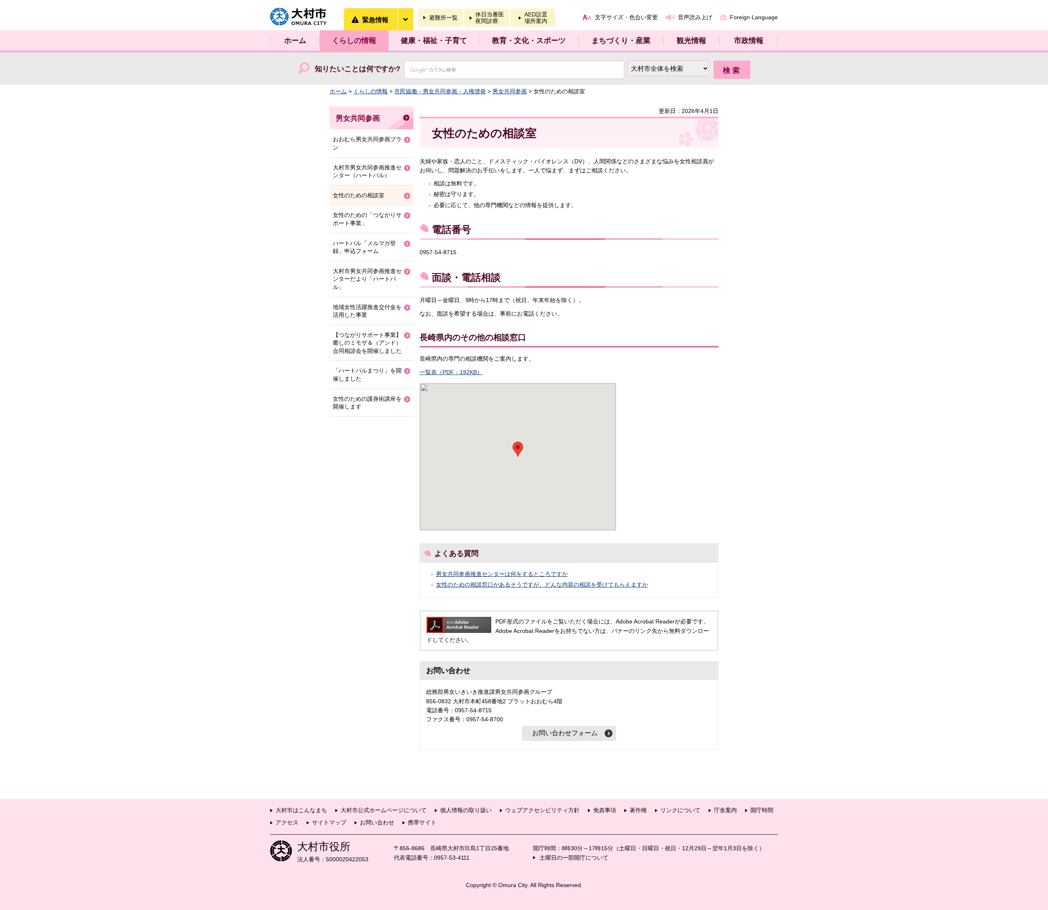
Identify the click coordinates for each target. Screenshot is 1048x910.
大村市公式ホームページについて (384, 810)
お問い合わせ (377, 822)
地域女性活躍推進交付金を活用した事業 (367, 311)
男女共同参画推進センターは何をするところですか (502, 574)
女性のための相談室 (358, 195)
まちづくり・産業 (621, 40)
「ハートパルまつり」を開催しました (367, 374)
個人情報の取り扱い (466, 810)
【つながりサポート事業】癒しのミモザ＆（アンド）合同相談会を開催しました (367, 343)
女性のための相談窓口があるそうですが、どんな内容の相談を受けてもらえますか (542, 584)
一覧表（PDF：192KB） (451, 372)
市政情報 (748, 40)
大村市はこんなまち (301, 810)
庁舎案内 (725, 810)
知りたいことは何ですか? (357, 69)
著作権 (638, 810)
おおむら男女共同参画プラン (367, 143)
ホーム (295, 40)
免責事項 (604, 810)
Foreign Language (754, 17)
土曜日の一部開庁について (574, 857)
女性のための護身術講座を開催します (367, 402)
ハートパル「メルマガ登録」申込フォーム (364, 247)
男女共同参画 (509, 91)
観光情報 (691, 40)
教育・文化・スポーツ (529, 40)
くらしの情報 (354, 40)
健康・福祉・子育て (434, 40)
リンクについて (680, 810)
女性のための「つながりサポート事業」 (367, 219)
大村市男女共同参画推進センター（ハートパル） (367, 171)
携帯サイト (422, 822)
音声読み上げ (695, 17)
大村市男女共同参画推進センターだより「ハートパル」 (367, 279)
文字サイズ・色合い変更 (626, 17)
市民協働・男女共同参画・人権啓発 (440, 91)
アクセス (287, 822)
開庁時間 (761, 810)
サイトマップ (329, 822)
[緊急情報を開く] (405, 19)
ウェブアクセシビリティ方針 (542, 810)
